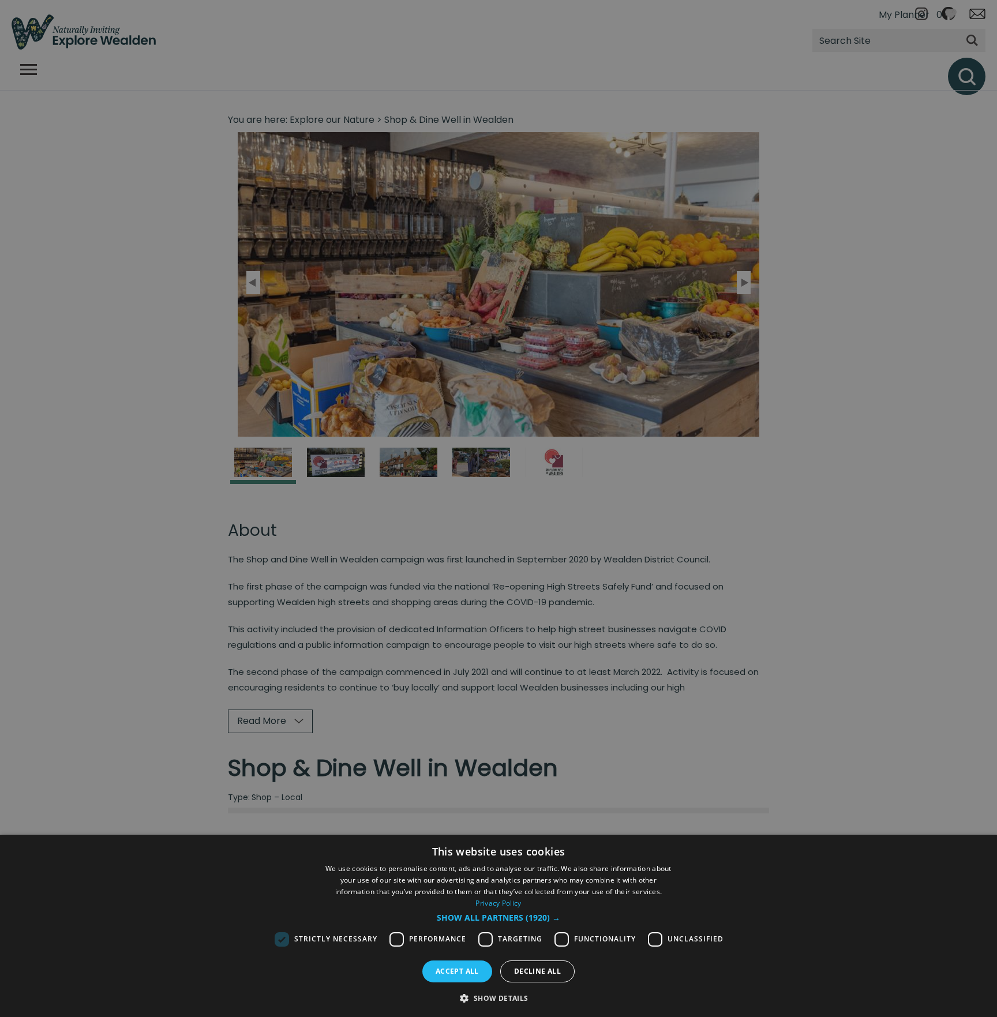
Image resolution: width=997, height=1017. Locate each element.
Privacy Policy (498, 903)
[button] (498, 918)
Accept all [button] (457, 971)
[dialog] (498, 926)
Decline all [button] (537, 971)
